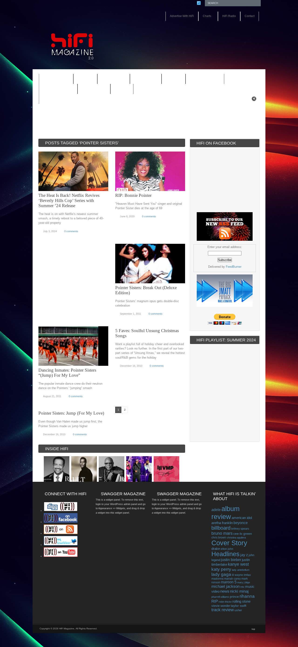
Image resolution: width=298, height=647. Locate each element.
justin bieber (231, 560)
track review (222, 609)
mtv (242, 586)
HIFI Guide (113, 79)
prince (234, 596)
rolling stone (241, 601)
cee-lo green (242, 533)
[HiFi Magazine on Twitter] (61, 544)
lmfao (247, 575)
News (170, 79)
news (224, 591)
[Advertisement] (206, 34)
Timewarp (94, 89)
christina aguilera (236, 537)
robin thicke (225, 601)
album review (225, 512)
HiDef (82, 79)
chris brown (218, 537)
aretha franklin (222, 523)
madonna (217, 578)
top (253, 629)
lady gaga (221, 574)
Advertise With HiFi (182, 16)
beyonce (241, 523)
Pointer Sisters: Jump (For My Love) (71, 413)
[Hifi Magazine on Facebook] (61, 521)
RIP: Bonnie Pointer (133, 195)
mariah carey (232, 578)
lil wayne (237, 575)
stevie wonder (220, 605)
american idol (242, 518)
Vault (122, 89)
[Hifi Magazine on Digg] (61, 510)
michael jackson (225, 586)
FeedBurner (233, 266)
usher (238, 610)
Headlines (225, 554)
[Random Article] (254, 100)
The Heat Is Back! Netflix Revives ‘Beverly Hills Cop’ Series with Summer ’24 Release (68, 200)
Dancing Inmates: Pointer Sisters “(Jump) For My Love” (67, 373)
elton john (227, 548)
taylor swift (238, 605)
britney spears (240, 528)
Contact (249, 16)
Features (53, 79)
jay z (244, 555)
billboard (220, 528)
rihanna (247, 596)
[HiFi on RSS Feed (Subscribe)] (61, 533)
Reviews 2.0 (55, 89)
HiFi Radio (229, 16)
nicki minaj (239, 591)
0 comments (71, 231)
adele (216, 510)
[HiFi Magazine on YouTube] (61, 556)
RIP (214, 601)
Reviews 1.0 (202, 79)
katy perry (221, 569)
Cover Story (229, 543)
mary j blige (243, 582)
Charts (204, 16)
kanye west (238, 564)
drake (215, 549)
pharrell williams (220, 596)
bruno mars (222, 533)
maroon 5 (229, 582)
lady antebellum (240, 569)
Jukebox (143, 79)
